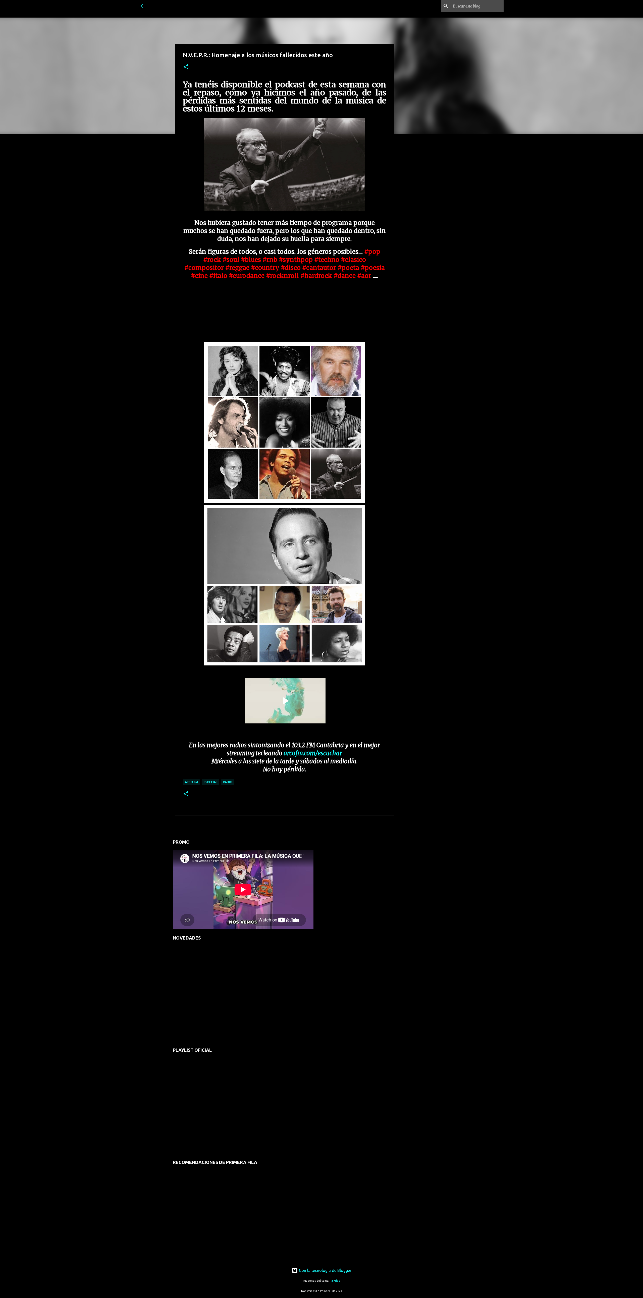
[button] (186, 67)
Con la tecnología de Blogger (324, 1270)
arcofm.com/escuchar (313, 753)
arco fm (191, 782)
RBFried (335, 1280)
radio (227, 782)
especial (210, 782)
